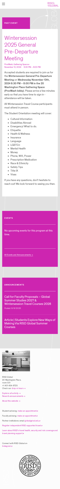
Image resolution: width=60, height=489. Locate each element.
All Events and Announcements (17, 255)
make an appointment (27, 411)
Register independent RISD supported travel (21, 425)
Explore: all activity (10, 393)
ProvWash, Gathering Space (16, 64)
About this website (10, 401)
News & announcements (12, 396)
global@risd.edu (32, 421)
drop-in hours (17, 388)
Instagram (6, 446)
